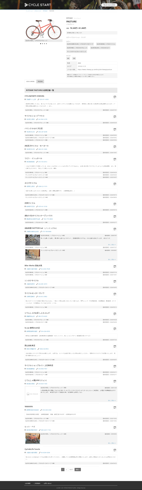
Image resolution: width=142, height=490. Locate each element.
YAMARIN (29, 406)
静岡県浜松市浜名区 (32, 410)
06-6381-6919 (42, 284)
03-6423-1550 (42, 384)
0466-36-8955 (44, 349)
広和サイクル (30, 203)
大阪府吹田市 (30, 284)
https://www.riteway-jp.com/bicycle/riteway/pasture (95, 69)
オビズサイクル (31, 183)
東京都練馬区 (30, 369)
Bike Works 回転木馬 (33, 265)
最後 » (78, 469)
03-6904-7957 (42, 369)
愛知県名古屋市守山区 (33, 219)
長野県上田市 (30, 186)
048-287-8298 (42, 132)
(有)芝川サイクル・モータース (37, 146)
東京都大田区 (30, 384)
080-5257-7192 (46, 430)
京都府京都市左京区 (32, 231)
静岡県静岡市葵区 (31, 331)
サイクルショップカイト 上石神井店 (39, 365)
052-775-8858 (48, 219)
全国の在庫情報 (30, 81)
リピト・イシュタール (33, 158)
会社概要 (27, 483)
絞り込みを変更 (110, 5)
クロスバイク (38, 11)
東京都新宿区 (30, 162)
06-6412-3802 (42, 296)
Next (60, 29)
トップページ (29, 11)
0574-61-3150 (42, 206)
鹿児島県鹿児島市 (31, 430)
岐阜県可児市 (30, 206)
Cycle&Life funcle (32, 449)
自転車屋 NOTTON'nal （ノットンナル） (41, 228)
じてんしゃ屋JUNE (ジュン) (35, 380)
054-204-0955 (45, 331)
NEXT (71, 469)
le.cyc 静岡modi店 (32, 328)
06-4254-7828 (45, 269)
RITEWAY (45, 11)
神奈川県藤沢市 (31, 349)
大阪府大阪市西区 (31, 452)
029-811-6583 (44, 99)
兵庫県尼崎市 (30, 296)
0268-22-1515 (42, 186)
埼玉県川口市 (30, 132)
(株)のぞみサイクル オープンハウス (39, 215)
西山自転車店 (30, 345)
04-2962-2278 (42, 119)
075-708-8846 (46, 231)
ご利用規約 (37, 483)
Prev (27, 29)
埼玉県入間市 (30, 119)
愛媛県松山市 (30, 316)
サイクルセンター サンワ (34, 293)
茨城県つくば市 (31, 99)
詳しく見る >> (112, 244)
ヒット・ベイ (30, 426)
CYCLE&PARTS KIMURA (34, 96)
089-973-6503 (42, 316)
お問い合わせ (48, 483)
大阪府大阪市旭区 (31, 269)
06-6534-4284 (45, 452)
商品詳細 (40, 81)
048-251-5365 (42, 149)
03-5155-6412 (42, 162)
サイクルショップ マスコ (34, 116)
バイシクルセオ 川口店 (34, 128)
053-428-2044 (46, 410)
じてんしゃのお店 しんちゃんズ (37, 313)
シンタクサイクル (32, 280)
